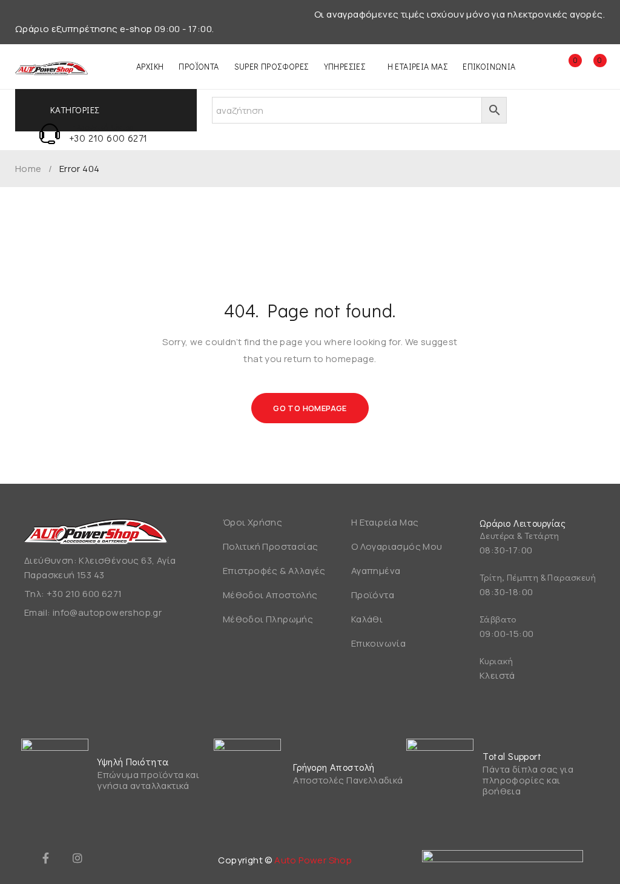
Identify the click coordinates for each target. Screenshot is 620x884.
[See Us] (77, 858)
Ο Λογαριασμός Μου (397, 546)
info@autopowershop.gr (107, 612)
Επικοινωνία (378, 643)
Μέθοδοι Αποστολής (270, 595)
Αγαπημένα (376, 570)
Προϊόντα (372, 595)
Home (28, 169)
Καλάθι (367, 619)
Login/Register (542, 66)
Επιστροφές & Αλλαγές (274, 570)
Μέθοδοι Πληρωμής (268, 619)
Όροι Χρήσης (252, 522)
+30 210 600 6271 (108, 137)
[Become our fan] (45, 858)
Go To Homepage (310, 408)
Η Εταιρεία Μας (385, 522)
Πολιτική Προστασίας (270, 546)
